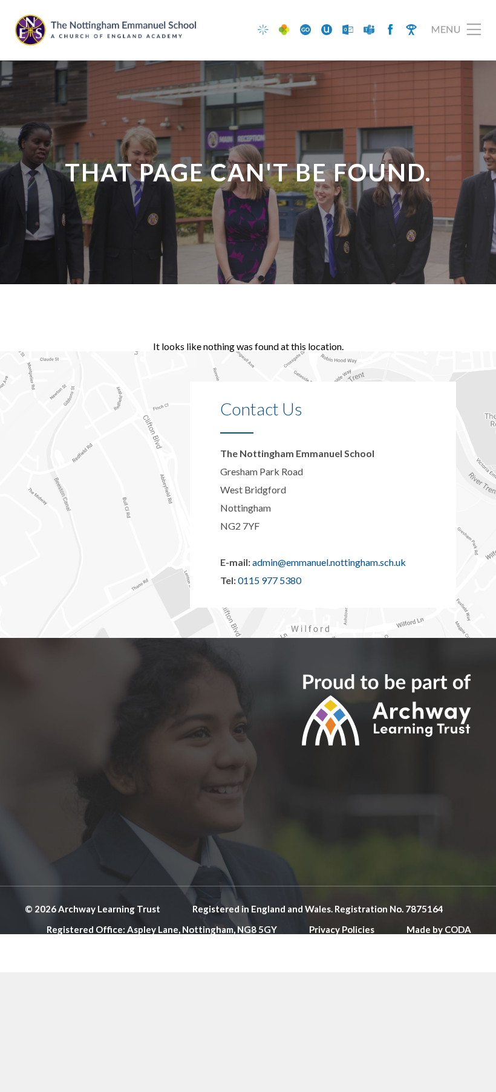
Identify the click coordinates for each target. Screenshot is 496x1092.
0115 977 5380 (269, 580)
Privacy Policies (341, 929)
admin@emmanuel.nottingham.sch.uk (329, 562)
